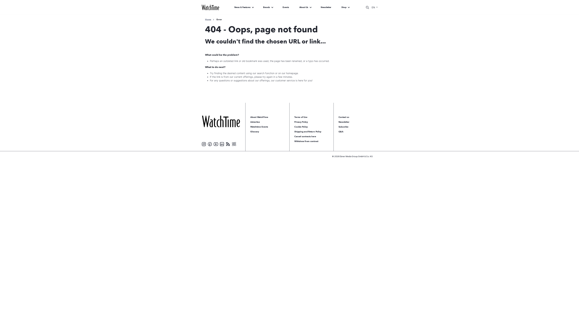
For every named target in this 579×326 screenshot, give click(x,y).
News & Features (242, 7)
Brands (266, 7)
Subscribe (343, 126)
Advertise (255, 122)
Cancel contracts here (305, 136)
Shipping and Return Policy (307, 131)
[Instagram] (203, 143)
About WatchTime (259, 117)
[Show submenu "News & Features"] (253, 7)
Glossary (254, 131)
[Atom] (234, 143)
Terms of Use (300, 117)
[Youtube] (216, 143)
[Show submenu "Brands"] (272, 7)
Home (208, 19)
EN (374, 7)
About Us (303, 7)
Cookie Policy (301, 126)
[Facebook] (209, 143)
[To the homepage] (220, 121)
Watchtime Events (259, 126)
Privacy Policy (301, 122)
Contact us (344, 117)
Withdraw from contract (306, 141)
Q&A (341, 131)
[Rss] (228, 143)
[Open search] (367, 7)
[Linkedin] (222, 143)
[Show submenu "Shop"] (349, 7)
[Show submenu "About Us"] (310, 7)
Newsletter (326, 7)
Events (286, 7)
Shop (343, 7)
